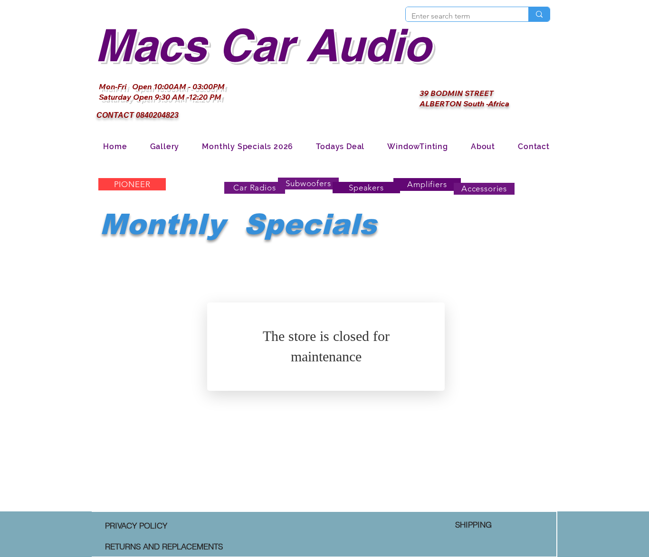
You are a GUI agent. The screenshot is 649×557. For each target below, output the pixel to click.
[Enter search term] (539, 14)
